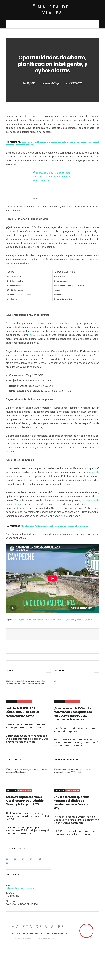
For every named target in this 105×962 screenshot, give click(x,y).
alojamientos (23, 620)
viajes (85, 620)
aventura (32, 620)
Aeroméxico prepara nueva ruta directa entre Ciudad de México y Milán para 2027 (24, 800)
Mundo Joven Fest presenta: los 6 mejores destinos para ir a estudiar (54, 526)
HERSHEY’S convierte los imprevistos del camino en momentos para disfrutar (74, 832)
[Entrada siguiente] (75, 634)
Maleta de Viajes (52, 83)
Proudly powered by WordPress (23, 938)
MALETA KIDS (75, 83)
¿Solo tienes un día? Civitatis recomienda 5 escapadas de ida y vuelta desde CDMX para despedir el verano (73, 714)
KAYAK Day (36, 335)
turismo (72, 620)
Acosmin (56, 938)
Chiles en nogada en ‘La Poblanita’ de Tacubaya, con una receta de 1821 (25, 726)
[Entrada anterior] (29, 634)
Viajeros (79, 620)
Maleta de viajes (38, 926)
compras (40, 620)
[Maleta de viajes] (52, 10)
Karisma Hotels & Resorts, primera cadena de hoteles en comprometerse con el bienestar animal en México (52, 143)
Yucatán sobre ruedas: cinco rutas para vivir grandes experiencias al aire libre (75, 730)
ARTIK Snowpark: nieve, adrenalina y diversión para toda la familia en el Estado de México (28, 816)
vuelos (90, 620)
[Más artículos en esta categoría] (48, 670)
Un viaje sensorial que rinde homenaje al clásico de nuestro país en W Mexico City (71, 802)
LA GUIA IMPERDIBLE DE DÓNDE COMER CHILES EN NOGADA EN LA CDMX (22, 712)
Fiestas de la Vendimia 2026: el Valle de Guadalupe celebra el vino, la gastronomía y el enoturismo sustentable (76, 742)
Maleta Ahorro (49, 620)
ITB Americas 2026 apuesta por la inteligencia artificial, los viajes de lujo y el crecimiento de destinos (27, 830)
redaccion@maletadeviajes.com (20, 888)
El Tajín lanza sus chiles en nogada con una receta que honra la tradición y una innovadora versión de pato (27, 738)
